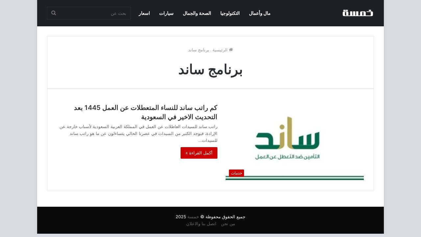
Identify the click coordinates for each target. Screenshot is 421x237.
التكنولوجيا (230, 13)
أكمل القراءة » (199, 152)
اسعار (144, 13)
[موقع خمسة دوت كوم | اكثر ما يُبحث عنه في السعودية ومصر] (357, 13)
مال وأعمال (260, 13)
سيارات (166, 13)
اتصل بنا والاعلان (201, 223)
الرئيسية (220, 49)
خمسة (193, 216)
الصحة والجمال (197, 13)
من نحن (228, 223)
